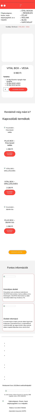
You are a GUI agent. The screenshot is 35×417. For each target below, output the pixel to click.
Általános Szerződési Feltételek (17, 407)
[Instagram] (5, 6)
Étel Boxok (15, 27)
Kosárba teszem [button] (10, 153)
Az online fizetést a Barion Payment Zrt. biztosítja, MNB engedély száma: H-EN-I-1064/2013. (17, 395)
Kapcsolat (27, 22)
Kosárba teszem (18, 89)
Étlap (24, 15)
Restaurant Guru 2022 (9, 385)
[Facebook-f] (2, 6)
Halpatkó (28, 385)
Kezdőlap (8, 27)
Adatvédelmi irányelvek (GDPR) (17, 411)
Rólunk (25, 18)
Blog (24, 20)
